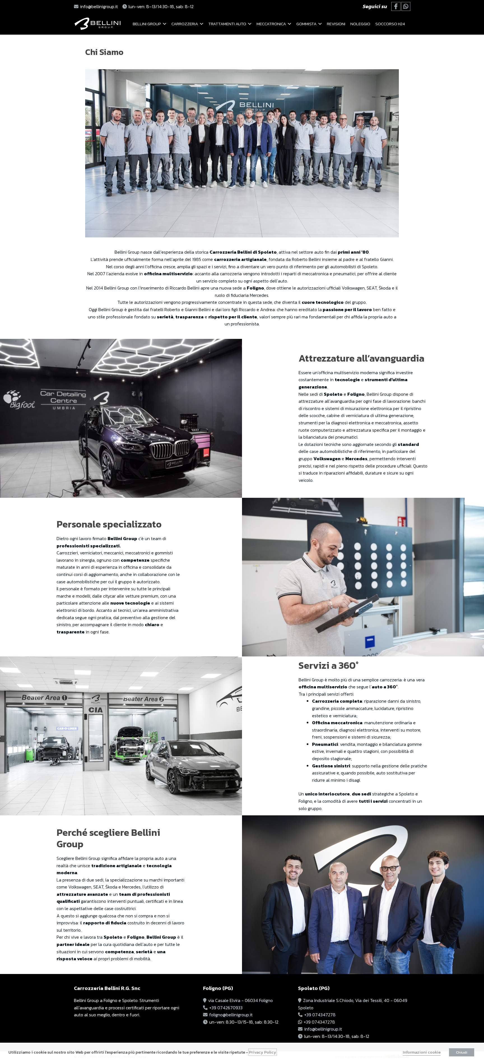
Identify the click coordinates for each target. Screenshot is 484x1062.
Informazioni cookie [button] (422, 1052)
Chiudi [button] (461, 1052)
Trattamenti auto (227, 23)
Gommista (306, 23)
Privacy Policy (262, 1052)
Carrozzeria (184, 23)
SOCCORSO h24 (390, 23)
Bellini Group (147, 23)
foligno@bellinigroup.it (231, 1014)
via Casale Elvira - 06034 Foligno (240, 1000)
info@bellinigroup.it (99, 6)
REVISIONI (336, 23)
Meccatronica (271, 23)
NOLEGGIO (360, 23)
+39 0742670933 (226, 1007)
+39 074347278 (320, 1014)
